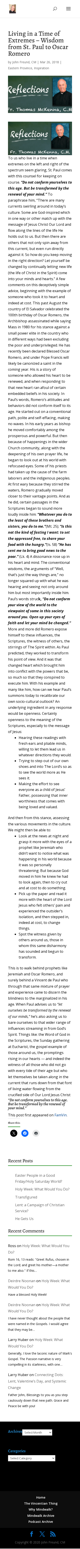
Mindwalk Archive (40, 1515)
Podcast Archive (40, 1521)
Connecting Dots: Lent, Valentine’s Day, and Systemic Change (37, 1381)
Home (40, 1497)
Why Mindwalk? (41, 1509)
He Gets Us (24, 1218)
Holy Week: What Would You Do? (42, 1189)
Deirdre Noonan (21, 1280)
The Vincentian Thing (41, 1503)
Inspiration (41, 68)
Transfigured (26, 1197)
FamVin (60, 1115)
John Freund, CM (24, 62)
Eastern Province (20, 68)
